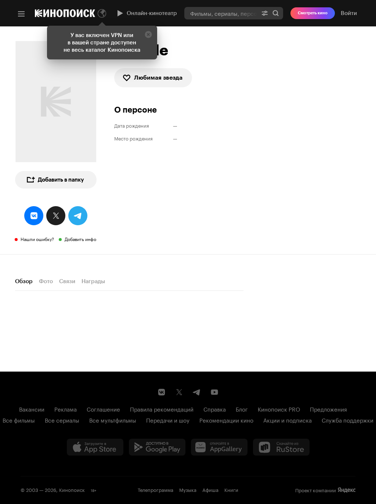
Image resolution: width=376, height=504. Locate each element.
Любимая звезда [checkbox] (158, 77)
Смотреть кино (313, 13)
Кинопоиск (72, 489)
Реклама (65, 408)
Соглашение (103, 408)
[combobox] (220, 13)
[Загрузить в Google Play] (157, 447)
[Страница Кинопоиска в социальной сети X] (179, 392)
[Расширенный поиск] (264, 13)
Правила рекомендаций (162, 408)
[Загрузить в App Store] (95, 447)
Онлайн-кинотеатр (152, 13)
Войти (349, 13)
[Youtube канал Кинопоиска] (214, 392)
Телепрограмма (155, 489)
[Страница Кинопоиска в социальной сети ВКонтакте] (161, 392)
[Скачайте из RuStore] (281, 447)
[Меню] (21, 14)
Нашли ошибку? (37, 238)
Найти (275, 13)
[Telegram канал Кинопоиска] (196, 392)
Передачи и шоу (167, 419)
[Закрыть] (148, 34)
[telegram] (77, 215)
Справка (214, 408)
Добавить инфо (80, 238)
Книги (231, 489)
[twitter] (55, 215)
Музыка (187, 489)
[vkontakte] (33, 215)
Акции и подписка (287, 419)
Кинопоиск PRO (279, 408)
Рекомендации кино (226, 419)
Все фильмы (19, 419)
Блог (242, 408)
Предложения (328, 408)
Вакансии (31, 408)
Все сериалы (62, 419)
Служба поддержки (347, 419)
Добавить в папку (61, 179)
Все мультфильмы (112, 419)
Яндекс (346, 490)
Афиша (210, 489)
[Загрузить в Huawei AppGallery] (219, 447)
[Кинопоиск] (65, 13)
